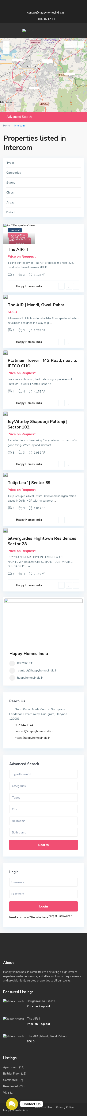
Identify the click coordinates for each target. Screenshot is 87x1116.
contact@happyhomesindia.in (37, 671)
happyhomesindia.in (30, 678)
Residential (10, 1086)
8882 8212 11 (46, 19)
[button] (12, 1104)
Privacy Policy (65, 1107)
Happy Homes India (29, 286)
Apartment (10, 1067)
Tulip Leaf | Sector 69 (29, 483)
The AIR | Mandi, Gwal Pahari (36, 305)
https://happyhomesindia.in (32, 738)
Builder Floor (11, 1074)
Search (43, 845)
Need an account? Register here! (29, 917)
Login (43, 906)
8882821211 (25, 663)
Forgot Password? (60, 916)
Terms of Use (43, 1107)
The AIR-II (18, 249)
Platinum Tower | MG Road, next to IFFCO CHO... (42, 363)
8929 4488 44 (24, 725)
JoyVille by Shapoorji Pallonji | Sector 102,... (37, 424)
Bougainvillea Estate (41, 1001)
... (49, 267)
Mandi (14, 237)
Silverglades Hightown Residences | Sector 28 (43, 541)
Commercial (10, 1080)
